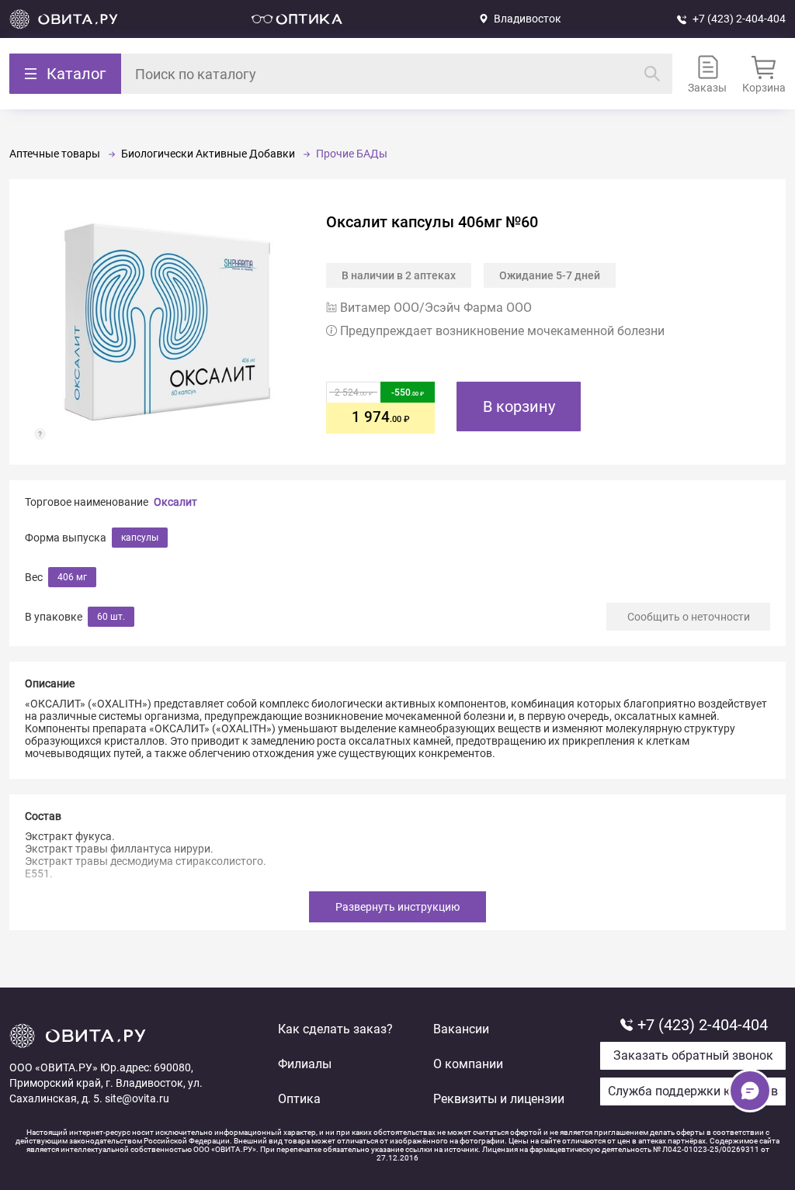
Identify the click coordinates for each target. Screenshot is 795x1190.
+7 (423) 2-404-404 (739, 18)
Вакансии (461, 1029)
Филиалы (305, 1064)
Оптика (299, 1098)
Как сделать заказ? (335, 1029)
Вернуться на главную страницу (63, 19)
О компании (468, 1064)
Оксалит (175, 502)
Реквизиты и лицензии (498, 1098)
